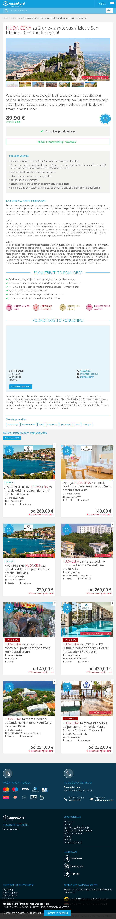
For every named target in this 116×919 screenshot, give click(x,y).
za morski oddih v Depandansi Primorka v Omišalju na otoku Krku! (28, 722)
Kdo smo (68, 821)
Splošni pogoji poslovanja (76, 827)
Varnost (68, 836)
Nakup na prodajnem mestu (78, 830)
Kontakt (68, 824)
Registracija (8, 889)
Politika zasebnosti (73, 842)
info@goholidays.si (89, 373)
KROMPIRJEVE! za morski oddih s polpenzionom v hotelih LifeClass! (27, 569)
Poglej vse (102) (12, 438)
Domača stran (87, 376)
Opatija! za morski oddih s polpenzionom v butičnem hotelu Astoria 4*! (87, 486)
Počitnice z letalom (73, 833)
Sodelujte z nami (11, 829)
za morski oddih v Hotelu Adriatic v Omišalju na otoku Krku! (84, 565)
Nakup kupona (10, 892)
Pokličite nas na (76, 799)
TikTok (75, 873)
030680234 (85, 370)
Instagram (77, 866)
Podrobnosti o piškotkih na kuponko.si (22, 912)
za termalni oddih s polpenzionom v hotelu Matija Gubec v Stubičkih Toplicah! (85, 726)
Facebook (77, 858)
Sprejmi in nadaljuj (57, 913)
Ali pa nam (104, 799)
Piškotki (67, 839)
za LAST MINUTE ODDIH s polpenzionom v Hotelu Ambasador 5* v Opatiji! (86, 648)
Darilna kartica (10, 895)
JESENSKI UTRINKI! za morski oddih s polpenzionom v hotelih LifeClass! (28, 490)
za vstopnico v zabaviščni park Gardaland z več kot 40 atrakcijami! (27, 648)
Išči (109, 10)
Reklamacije (8, 898)
